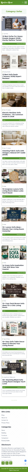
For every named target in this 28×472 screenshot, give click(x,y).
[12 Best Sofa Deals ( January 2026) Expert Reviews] (14, 62)
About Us (4, 418)
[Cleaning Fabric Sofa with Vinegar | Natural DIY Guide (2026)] (14, 138)
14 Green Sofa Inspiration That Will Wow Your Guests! (13, 267)
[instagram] (10, 462)
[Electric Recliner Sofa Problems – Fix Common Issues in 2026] (14, 100)
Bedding (3, 433)
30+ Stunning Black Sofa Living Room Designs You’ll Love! (13, 382)
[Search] (23, 2)
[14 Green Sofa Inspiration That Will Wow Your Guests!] (14, 253)
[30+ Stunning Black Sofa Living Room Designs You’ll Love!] (14, 367)
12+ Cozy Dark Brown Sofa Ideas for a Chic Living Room (13, 305)
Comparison (4, 438)
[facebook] (3, 463)
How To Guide (7, 110)
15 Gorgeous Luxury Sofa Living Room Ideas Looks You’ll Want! (12, 191)
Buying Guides (6, 72)
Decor (3, 430)
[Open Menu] (25, 2)
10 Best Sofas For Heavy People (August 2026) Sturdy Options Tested (12, 38)
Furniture (4, 435)
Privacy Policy (5, 423)
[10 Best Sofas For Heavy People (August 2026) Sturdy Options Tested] (14, 23)
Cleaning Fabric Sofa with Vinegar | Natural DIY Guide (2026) (13, 153)
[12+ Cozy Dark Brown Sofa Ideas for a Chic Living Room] (14, 291)
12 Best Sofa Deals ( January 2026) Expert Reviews (11, 76)
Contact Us (4, 420)
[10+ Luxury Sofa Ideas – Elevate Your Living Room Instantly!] (14, 214)
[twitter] (7, 463)
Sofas (4, 186)
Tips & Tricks (6, 339)
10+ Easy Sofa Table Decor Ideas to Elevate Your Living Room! (13, 343)
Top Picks (5, 33)
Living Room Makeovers (9, 377)
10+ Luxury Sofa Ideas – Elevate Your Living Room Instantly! (13, 229)
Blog (2, 415)
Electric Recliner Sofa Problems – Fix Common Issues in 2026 (12, 114)
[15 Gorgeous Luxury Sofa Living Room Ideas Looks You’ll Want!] (14, 176)
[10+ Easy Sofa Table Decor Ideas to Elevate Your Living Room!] (14, 329)
